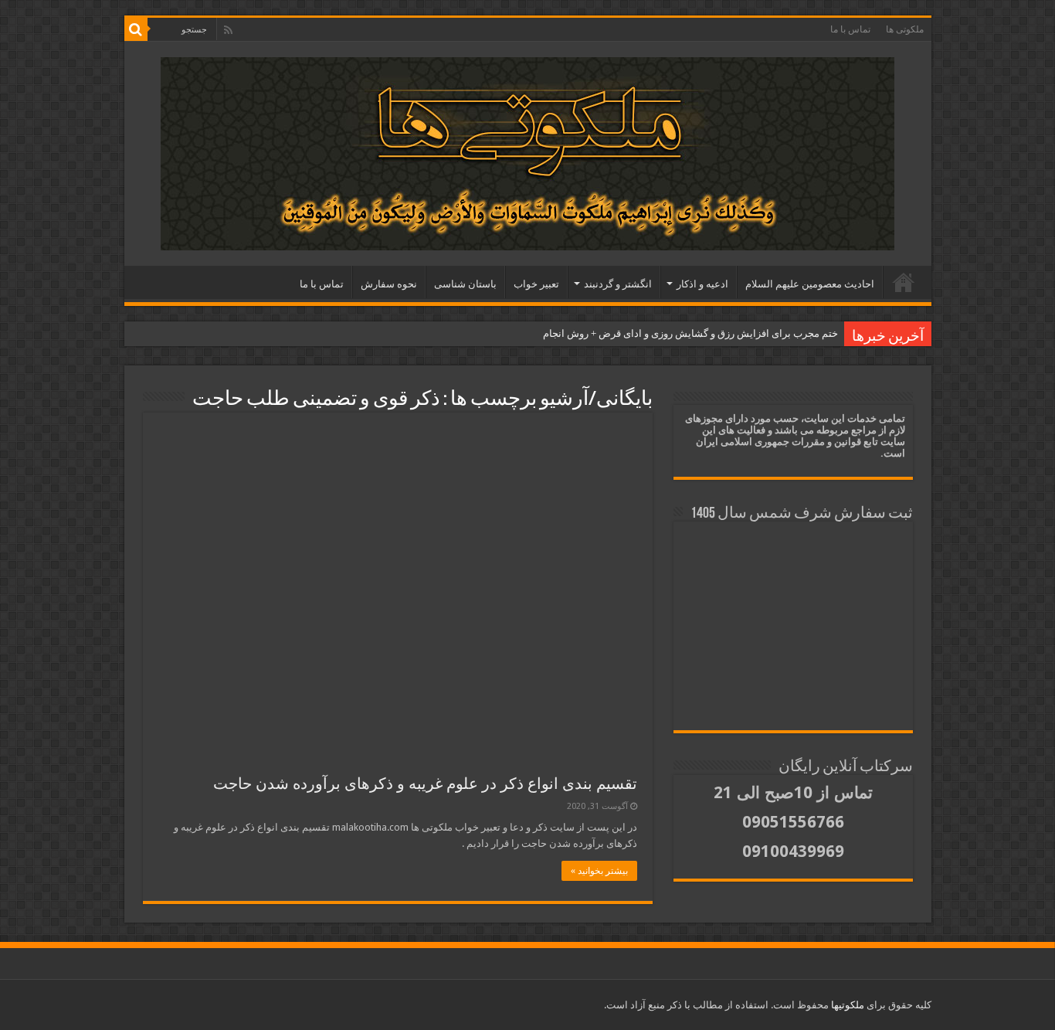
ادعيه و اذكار (702, 284)
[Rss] (228, 30)
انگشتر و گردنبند (618, 284)
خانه (904, 282)
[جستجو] (136, 29)
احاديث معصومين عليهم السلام (809, 284)
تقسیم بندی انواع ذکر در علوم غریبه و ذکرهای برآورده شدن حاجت (425, 783)
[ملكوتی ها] (527, 150)
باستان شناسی (465, 284)
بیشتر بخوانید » (599, 870)
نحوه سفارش (389, 284)
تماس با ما (850, 29)
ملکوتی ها (905, 29)
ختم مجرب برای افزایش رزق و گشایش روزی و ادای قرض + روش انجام (690, 333)
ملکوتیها (846, 1005)
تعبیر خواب (536, 284)
